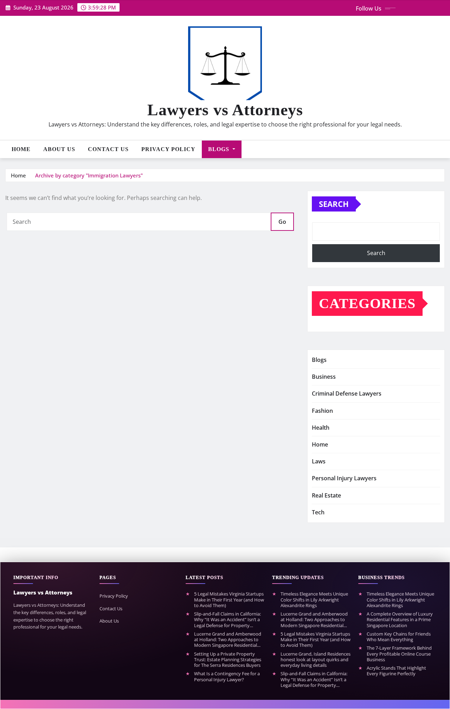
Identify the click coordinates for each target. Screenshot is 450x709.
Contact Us (108, 149)
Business (324, 376)
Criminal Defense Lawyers (346, 393)
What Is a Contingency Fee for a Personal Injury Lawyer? (227, 676)
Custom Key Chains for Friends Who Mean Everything (399, 637)
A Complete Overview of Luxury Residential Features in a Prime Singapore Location (400, 619)
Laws (319, 461)
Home (21, 149)
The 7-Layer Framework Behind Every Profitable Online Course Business (399, 653)
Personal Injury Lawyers (344, 478)
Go (282, 222)
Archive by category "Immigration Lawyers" (89, 175)
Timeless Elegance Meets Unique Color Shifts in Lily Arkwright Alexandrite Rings (314, 599)
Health (320, 427)
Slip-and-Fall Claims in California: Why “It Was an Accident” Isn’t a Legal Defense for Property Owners (227, 619)
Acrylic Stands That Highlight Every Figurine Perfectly (396, 671)
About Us (59, 149)
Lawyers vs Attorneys (225, 110)
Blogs (219, 149)
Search (334, 204)
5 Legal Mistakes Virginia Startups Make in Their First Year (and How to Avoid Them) (229, 599)
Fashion (322, 411)
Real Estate (326, 495)
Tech (318, 512)
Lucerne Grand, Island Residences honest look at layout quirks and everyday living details (316, 659)
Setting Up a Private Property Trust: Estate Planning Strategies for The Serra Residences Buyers (227, 659)
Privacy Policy (168, 149)
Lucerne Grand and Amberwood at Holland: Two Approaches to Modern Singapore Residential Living (227, 639)
